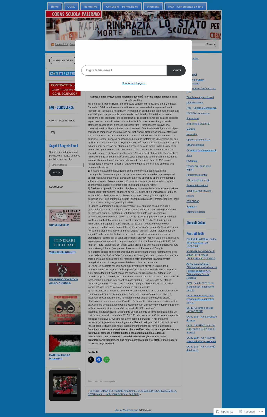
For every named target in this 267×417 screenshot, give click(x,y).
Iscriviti (176, 70)
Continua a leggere (133, 83)
